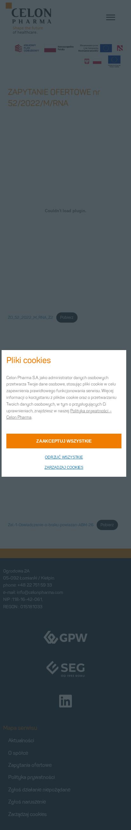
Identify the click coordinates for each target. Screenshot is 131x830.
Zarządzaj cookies (64, 467)
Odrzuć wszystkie (64, 457)
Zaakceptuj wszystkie (63, 441)
